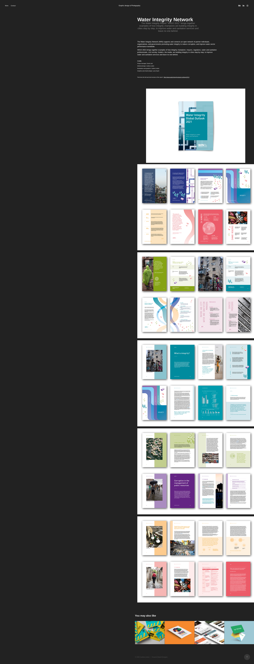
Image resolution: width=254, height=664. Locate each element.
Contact (13, 5)
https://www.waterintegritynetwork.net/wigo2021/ (176, 77)
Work (6, 5)
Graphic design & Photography (129, 5)
